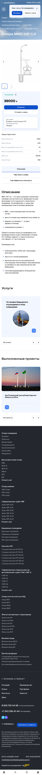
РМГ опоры (6, 492)
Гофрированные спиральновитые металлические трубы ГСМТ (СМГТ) (16, 571)
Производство (26, 685)
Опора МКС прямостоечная (11, 29)
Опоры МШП (6, 608)
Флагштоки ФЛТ (7, 632)
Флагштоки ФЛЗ (7, 629)
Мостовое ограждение (10, 540)
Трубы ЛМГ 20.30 (8, 510)
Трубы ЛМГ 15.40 (7, 507)
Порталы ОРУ (7, 546)
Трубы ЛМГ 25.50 (8, 519)
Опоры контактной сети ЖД (13, 597)
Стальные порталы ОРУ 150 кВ (12, 555)
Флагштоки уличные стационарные (16, 615)
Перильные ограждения (10, 534)
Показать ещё (7, 480)
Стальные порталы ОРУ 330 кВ (12, 561)
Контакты (6, 693)
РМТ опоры (6, 495)
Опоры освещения (16, 18)
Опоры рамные (8, 486)
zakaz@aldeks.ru (9, 2)
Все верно (17, 13)
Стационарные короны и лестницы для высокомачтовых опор (15, 657)
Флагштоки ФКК (7, 620)
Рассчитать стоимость (27, 725)
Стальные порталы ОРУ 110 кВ (12, 552)
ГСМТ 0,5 (5, 575)
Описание (21, 169)
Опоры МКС (27, 25)
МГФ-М (4, 466)
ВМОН (4, 471)
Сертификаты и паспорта (21, 180)
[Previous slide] (4, 61)
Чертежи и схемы (21, 175)
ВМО (3, 463)
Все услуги (7, 342)
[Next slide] (38, 61)
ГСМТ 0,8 (5, 584)
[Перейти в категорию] (34, 331)
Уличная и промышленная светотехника (16, 661)
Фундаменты (6, 453)
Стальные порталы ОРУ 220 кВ (13, 558)
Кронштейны (6, 451)
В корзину (21, 107)
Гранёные (5, 436)
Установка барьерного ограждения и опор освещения (17, 304)
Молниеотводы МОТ (9, 644)
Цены (4, 697)
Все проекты (8, 418)
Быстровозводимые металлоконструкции (17, 664)
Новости (23, 693)
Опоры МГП (6, 602)
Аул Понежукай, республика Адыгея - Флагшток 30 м (21, 396)
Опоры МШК (6, 605)
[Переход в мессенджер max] (6, 717)
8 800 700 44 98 (33, 3)
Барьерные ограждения (12, 528)
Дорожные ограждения (10, 531)
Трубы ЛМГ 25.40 (8, 516)
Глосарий (5, 685)
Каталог (4, 772)
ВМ (3, 477)
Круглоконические (8, 448)
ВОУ (3, 474)
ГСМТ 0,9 (5, 587)
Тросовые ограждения (10, 537)
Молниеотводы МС (8, 647)
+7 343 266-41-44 (11, 711)
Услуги (4, 689)
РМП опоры (6, 489)
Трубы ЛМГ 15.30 (7, 505)
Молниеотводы (8, 638)
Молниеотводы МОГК (9, 641)
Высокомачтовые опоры (12, 460)
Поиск (15, 772)
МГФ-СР (5, 469)
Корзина (26, 772)
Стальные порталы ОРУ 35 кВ (12, 549)
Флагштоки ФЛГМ (8, 626)
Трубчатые (5, 439)
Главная (4, 18)
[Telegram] (3, 717)
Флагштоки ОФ (7, 618)
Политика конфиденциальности (15, 760)
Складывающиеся (8, 445)
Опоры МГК (6, 600)
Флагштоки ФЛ (7, 623)
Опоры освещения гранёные (12, 21)
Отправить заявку (21, 112)
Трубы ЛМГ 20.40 (8, 513)
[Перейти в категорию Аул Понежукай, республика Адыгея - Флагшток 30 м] (7, 407)
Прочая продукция (9, 653)
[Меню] (4, 9)
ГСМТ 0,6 (5, 578)
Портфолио (24, 689)
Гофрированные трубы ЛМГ (13, 502)
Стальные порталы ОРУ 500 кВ (13, 563)
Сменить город (30, 13)
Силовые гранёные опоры (11, 25)
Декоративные (7, 442)
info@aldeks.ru (9, 724)
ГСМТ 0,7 (5, 581)
